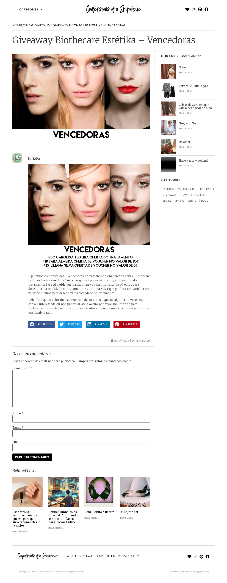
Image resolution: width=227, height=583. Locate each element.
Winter (193, 200)
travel (185, 194)
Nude (182, 67)
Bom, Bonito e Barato (99, 512)
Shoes (167, 200)
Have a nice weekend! (193, 160)
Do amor (184, 142)
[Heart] (187, 9)
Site (15, 441)
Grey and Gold (188, 123)
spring (179, 200)
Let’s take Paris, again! (194, 86)
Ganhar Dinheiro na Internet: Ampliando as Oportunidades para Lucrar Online (62, 517)
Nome (17, 413)
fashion (168, 188)
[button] (31, 9)
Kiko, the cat (129, 512)
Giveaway (42, 25)
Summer (198, 194)
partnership (186, 188)
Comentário (22, 368)
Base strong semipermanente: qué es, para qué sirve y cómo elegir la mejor (26, 518)
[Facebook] (206, 9)
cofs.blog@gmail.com (199, 571)
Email (17, 427)
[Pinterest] (200, 9)
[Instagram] (194, 9)
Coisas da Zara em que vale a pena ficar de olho (195, 106)
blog (29, 25)
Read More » (19, 531)
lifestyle (205, 188)
